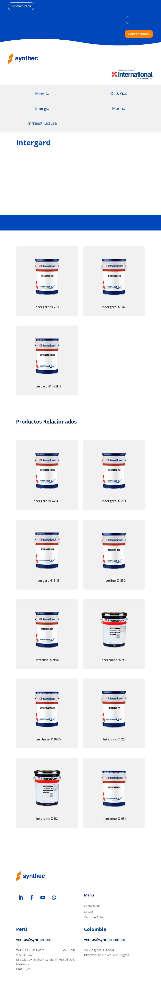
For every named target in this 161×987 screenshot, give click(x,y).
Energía (42, 108)
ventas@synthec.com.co (104, 939)
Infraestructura (42, 123)
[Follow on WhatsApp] (54, 897)
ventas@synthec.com (34, 939)
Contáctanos (138, 34)
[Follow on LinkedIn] (21, 897)
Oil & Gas (118, 93)
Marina (118, 108)
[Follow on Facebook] (32, 897)
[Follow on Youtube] (43, 897)
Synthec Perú (21, 6)
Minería (42, 93)
